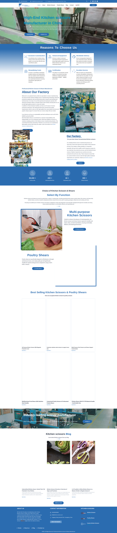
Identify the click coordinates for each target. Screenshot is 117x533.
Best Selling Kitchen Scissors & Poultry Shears (59, 292)
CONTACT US (44, 34)
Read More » (24, 350)
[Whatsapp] (92, 1)
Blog (67, 5)
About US (20, 508)
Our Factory (74, 136)
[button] (86, 1)
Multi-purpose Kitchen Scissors (79, 213)
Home (39, 5)
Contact (72, 5)
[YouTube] (97, 1)
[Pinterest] (95, 1)
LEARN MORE (30, 34)
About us (23, 520)
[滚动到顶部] (113, 531)
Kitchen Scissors (51, 5)
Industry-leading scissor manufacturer (49, 415)
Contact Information (58, 508)
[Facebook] (90, 1)
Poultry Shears (60, 5)
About (43, 5)
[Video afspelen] (78, 110)
